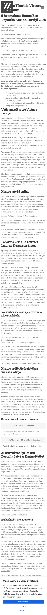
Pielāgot (23, 606)
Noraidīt (23, 611)
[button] (42, 7)
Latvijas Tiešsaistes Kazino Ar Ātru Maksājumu (19, 216)
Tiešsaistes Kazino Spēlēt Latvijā (14, 515)
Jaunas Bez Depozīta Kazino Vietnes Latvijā (18, 50)
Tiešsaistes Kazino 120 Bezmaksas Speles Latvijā (20, 342)
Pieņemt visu (23, 602)
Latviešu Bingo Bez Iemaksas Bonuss (15, 34)
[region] (23, 596)
